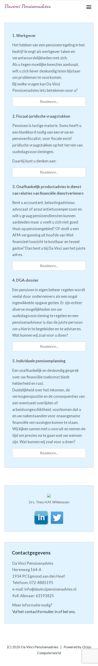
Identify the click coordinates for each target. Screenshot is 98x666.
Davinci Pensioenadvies (28, 6)
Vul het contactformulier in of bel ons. (44, 611)
